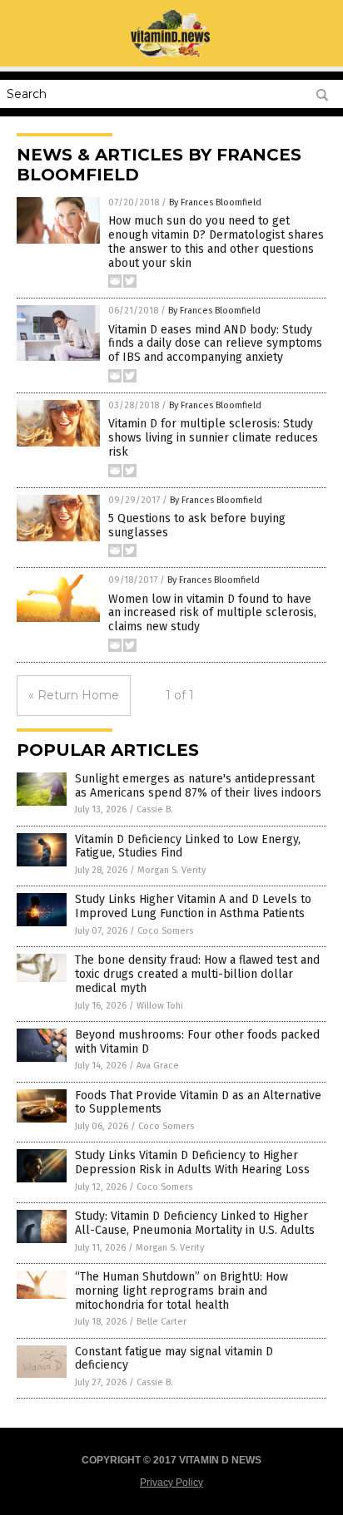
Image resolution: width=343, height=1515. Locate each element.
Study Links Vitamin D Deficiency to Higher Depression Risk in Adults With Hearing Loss (192, 1162)
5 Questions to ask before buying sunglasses (197, 525)
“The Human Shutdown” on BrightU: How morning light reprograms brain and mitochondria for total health (181, 1291)
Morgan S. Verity (171, 870)
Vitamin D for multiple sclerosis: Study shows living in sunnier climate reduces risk (213, 438)
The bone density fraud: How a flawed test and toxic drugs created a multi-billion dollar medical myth (197, 974)
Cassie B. (155, 809)
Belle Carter (161, 1321)
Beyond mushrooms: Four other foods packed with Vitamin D (197, 1042)
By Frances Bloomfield (215, 202)
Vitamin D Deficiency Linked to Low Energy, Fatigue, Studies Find (188, 846)
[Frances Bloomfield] (172, 55)
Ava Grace (158, 1065)
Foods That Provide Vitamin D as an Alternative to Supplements (198, 1102)
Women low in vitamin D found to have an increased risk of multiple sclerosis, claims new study (212, 613)
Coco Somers (165, 930)
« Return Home (73, 695)
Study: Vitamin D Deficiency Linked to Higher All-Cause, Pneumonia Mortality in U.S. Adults (195, 1223)
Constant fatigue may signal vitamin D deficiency (174, 1359)
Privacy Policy (171, 1482)
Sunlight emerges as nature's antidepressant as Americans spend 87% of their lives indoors (198, 786)
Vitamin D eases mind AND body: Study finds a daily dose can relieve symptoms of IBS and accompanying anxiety (215, 344)
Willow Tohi (160, 1005)
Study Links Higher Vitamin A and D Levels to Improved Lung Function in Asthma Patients (193, 906)
